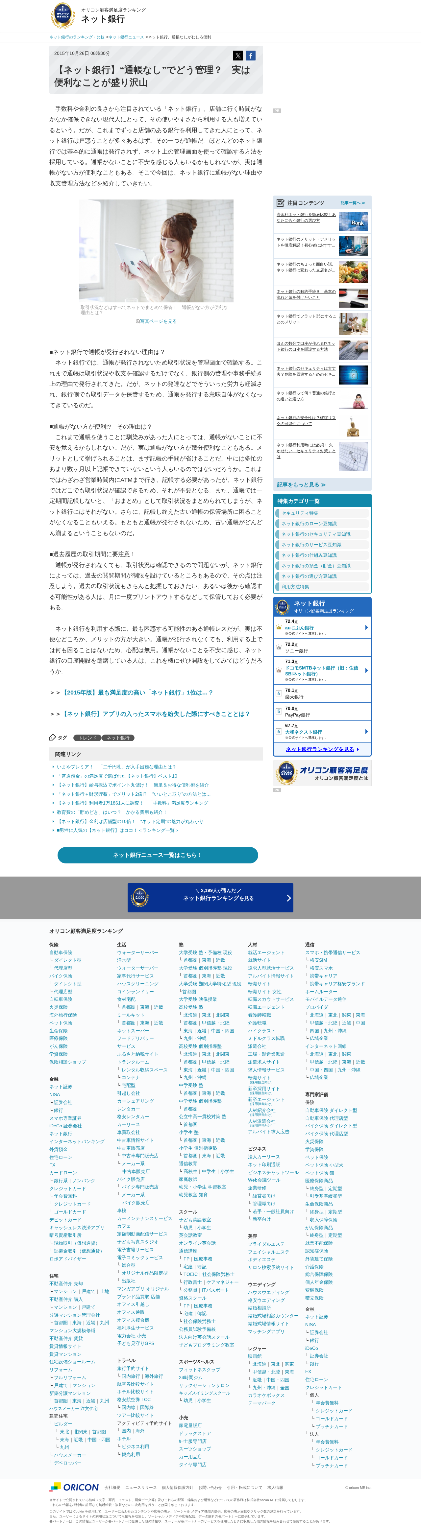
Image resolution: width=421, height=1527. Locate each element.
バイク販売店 (131, 1179)
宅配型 (129, 1085)
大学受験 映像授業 (198, 999)
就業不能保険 (319, 1243)
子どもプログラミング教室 (206, 1345)
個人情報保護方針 (177, 1487)
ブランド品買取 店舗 (138, 1296)
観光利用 (131, 1454)
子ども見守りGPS (135, 1343)
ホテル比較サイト (135, 1391)
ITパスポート (215, 1290)
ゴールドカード (70, 1211)
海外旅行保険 (63, 1015)
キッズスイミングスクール (204, 1393)
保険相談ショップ (67, 1062)
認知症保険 (316, 1251)
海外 (140, 1430)
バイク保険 (60, 975)
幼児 (188, 1227)
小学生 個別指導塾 (198, 1148)
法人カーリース (264, 1156)
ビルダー (63, 1423)
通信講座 (188, 1251)
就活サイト (259, 960)
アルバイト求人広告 (268, 1131)
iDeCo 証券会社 (65, 1125)
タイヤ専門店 (193, 1464)
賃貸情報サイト (65, 1346)
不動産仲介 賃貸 (66, 1338)
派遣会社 (257, 1046)
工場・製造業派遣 (266, 1054)
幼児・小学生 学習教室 (202, 1186)
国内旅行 (131, 1376)
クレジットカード (67, 1188)
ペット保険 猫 (319, 1172)
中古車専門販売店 (140, 1155)
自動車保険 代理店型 (326, 1118)
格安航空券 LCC (134, 1399)
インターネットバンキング (77, 1141)
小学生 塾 (189, 1132)
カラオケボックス (266, 1395)
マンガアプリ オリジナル (143, 1288)
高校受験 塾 (191, 1007)
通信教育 (188, 1163)
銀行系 (61, 1180)
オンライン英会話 (197, 1243)
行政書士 (193, 1282)
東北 (64, 1431)
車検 (121, 1210)
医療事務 (203, 1258)
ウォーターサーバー (138, 952)
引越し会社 (128, 1093)
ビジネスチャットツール (273, 1172)
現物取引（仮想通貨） (77, 1243)
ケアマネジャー (223, 1282)
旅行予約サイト (133, 1368)
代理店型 (63, 968)
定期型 (335, 1188)
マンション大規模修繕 (72, 1330)
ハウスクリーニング (138, 983)
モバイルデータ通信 (326, 999)
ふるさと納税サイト (138, 1054)
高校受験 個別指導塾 (200, 1046)
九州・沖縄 (195, 1038)
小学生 (227, 1171)
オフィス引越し (133, 1304)
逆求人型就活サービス (271, 968)
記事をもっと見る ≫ (301, 484)
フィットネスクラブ (199, 1369)
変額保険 (314, 1290)
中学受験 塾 (191, 1085)
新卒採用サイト (264, 1090)
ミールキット (131, 1015)
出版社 (129, 1280)
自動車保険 (60, 952)
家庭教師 (188, 1179)
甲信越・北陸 (216, 1022)
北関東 (80, 1431)
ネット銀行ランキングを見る (320, 749)
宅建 (188, 1266)
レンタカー (128, 1109)
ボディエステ (262, 1259)
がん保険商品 (319, 1227)
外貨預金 (58, 1149)
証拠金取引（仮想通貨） (79, 1251)
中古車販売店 (131, 1148)
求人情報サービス (266, 1069)
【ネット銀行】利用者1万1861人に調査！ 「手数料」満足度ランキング (132, 803)
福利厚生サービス (135, 1327)
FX (52, 1164)
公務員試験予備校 (197, 1329)
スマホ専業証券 (65, 1118)
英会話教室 (190, 1235)
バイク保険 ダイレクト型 (331, 1125)
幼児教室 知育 (193, 1194)
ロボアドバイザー (67, 1258)
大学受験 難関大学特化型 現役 (210, 983)
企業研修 (257, 1187)
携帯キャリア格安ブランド (337, 983)
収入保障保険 (323, 1219)
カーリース (128, 1124)
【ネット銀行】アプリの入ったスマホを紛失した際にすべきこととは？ (156, 714)
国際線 (147, 1407)
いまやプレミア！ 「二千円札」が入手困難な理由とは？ (117, 766)
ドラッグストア (195, 1433)
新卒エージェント (266, 1101)
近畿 (90, 1322)
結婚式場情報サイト (268, 1323)
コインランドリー (135, 991)
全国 (284, 1387)
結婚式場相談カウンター (273, 1315)
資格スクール (193, 1298)
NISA (54, 1094)
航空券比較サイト (135, 1384)
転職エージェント (266, 1007)
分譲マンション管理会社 (74, 1315)
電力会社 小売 (131, 1335)
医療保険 (58, 1038)
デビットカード (65, 1219)
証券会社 (63, 1102)
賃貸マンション (65, 1354)
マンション (65, 1291)
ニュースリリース (141, 1487)
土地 (104, 1291)
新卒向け (262, 1219)
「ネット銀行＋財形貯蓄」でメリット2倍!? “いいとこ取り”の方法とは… (134, 794)
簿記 (202, 1266)
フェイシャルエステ (268, 1252)
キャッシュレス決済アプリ (77, 1227)
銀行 (58, 1110)
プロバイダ (316, 1007)
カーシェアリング (135, 1101)
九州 (104, 1322)
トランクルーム (133, 1062)
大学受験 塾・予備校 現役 (205, 952)
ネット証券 (60, 1086)
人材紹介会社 (262, 1112)
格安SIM (318, 960)
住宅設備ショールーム (72, 1361)
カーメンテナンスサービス (144, 1218)
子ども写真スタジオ (138, 1241)
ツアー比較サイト (135, 1415)
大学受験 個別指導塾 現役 (205, 968)
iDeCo (311, 1348)
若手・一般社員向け (273, 1211)
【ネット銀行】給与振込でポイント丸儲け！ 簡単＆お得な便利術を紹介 (133, 784)
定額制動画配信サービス (142, 1233)
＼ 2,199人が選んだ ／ (218, 894)
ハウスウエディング (268, 1292)
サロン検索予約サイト (271, 1267)
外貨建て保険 (319, 1258)
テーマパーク (262, 1403)
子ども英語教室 (195, 1219)
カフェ (124, 1226)
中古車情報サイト (135, 1140)
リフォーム (60, 1369)
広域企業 (319, 1038)
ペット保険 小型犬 (324, 1164)
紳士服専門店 (193, 1441)
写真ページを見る (158, 321)
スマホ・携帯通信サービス (332, 952)
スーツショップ (195, 1448)
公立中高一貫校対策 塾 (202, 1116)
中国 (360, 1022)
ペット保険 (60, 1022)
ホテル (124, 1438)
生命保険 (58, 1030)
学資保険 (58, 1054)
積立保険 (314, 1298)
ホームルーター (321, 991)
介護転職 (257, 1022)
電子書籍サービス (135, 1249)
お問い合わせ (210, 1487)
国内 (126, 1430)
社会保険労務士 (218, 1274)
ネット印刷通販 (264, 1164)
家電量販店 (190, 1425)
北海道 (190, 1015)
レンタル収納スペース (145, 1069)
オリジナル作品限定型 (145, 1273)
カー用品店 (190, 1456)
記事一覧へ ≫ (353, 202)
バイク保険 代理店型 (326, 1133)
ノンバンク (83, 1180)
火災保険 (58, 1007)
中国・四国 (99, 1439)
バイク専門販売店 (140, 1186)
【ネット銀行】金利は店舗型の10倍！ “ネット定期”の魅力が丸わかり (130, 821)
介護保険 (314, 1266)
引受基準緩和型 (326, 1196)
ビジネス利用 (135, 1446)
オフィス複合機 (133, 1320)
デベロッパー (68, 1463)
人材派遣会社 (262, 1122)
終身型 (317, 1188)
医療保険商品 (319, 1180)
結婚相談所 (259, 1307)
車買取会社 (128, 1132)
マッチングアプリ (266, 1331)
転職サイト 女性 (265, 991)
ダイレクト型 (68, 960)
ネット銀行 (118, 737)
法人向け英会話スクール (204, 1337)
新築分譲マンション (70, 1393)
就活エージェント (266, 952)
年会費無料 (65, 1196)
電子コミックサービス (140, 1257)
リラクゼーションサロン (204, 1385)
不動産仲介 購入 (66, 1299)
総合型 (129, 1265)
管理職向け (264, 1203)
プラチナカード (332, 1426)
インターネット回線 (326, 1046)
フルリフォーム (70, 1377)
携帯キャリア (323, 975)
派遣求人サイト (264, 1062)
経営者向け (264, 1195)
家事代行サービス (135, 975)
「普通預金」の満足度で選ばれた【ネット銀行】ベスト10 (117, 776)
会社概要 (112, 1487)
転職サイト (259, 983)
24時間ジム (191, 1377)
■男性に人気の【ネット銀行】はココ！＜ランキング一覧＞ (118, 830)
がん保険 (58, 1046)
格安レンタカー (133, 1116)
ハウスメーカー (70, 1455)
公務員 (190, 1290)
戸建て (88, 1291)
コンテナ (131, 1077)
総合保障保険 (319, 1274)
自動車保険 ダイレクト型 (331, 1110)
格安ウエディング (266, 1300)
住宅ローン (60, 1157)
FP (186, 1258)
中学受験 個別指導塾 (200, 1101)
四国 (314, 1030)
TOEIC (191, 1274)
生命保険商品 (319, 1204)
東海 (77, 1322)
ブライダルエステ (266, 1244)
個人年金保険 (319, 1282)
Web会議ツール (264, 1180)
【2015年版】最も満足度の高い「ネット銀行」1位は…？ (137, 692)
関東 (289, 1364)
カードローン (63, 1172)
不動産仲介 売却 (66, 1283)
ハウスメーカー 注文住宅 (73, 1408)
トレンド (87, 737)
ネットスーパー (133, 1030)
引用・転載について (244, 1487)
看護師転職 (259, 1015)
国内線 (129, 1407)
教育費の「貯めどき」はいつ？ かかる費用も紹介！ (112, 812)
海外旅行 (154, 1376)
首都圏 (61, 1322)
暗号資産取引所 (65, 1235)
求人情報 (275, 1487)
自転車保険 (60, 999)
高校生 (190, 1171)
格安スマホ (321, 968)
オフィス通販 (131, 1312)
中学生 (209, 1171)
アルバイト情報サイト (271, 975)
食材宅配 (126, 999)
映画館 (255, 1356)
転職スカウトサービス (271, 999)
